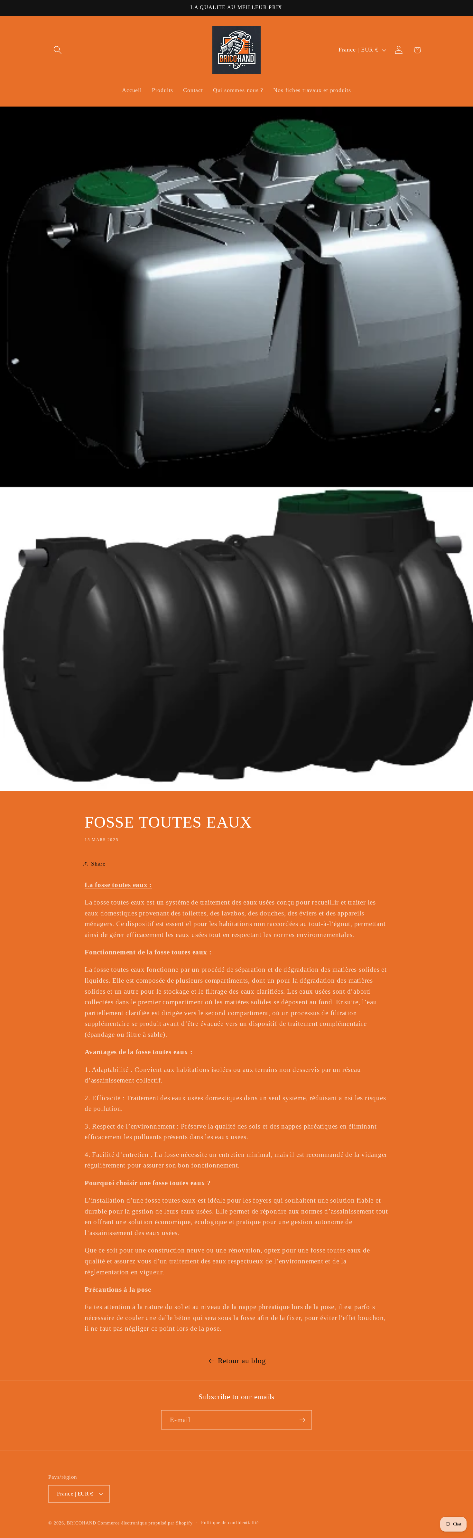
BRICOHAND (81, 1522)
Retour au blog (242, 1360)
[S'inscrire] (302, 1420)
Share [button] (98, 863)
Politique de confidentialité (229, 1522)
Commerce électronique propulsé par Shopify (144, 1522)
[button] (57, 50)
